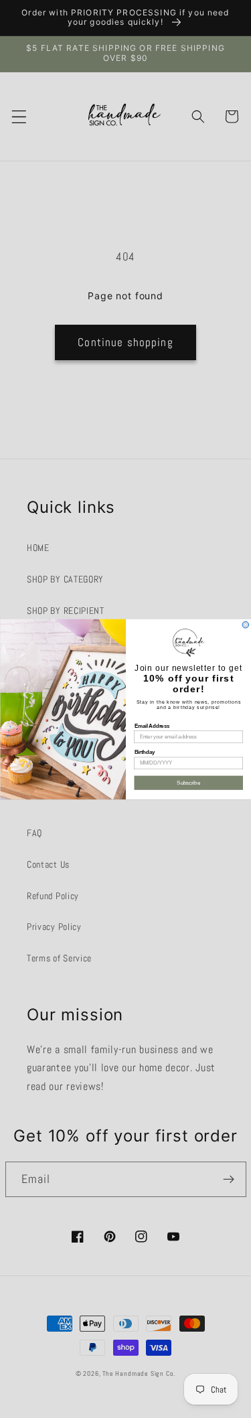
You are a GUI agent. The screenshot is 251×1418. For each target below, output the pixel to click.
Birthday (144, 752)
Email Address (151, 725)
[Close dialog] (245, 624)
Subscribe (188, 782)
